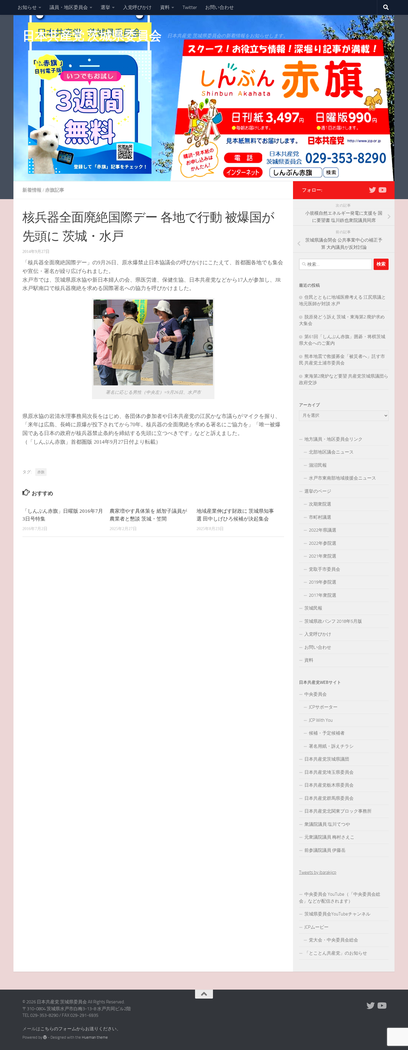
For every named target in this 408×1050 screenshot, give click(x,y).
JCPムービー (316, 927)
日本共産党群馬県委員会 (329, 798)
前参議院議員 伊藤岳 (325, 850)
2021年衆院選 (322, 556)
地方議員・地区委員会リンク (333, 439)
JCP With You (321, 720)
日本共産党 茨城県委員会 (91, 35)
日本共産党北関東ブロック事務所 (338, 811)
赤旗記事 (54, 190)
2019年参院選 (322, 582)
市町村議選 (320, 517)
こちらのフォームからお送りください (78, 1028)
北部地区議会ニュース (331, 452)
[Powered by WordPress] (45, 1037)
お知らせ (27, 7)
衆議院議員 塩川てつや (327, 824)
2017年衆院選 (322, 595)
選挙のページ (317, 491)
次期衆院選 (320, 504)
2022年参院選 (322, 543)
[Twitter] (372, 189)
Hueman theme (95, 1037)
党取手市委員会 (324, 569)
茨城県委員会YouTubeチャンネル (337, 914)
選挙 (105, 7)
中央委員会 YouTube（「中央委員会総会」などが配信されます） (339, 898)
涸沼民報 (318, 465)
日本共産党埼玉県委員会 (329, 772)
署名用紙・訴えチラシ (331, 746)
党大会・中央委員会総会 (333, 940)
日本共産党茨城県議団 (326, 759)
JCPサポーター (323, 707)
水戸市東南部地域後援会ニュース (342, 478)
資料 (165, 7)
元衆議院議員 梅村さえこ (329, 837)
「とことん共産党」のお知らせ (335, 953)
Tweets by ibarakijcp (317, 872)
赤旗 (41, 472)
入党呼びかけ (137, 7)
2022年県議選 (322, 530)
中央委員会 (315, 694)
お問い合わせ (219, 7)
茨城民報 (313, 608)
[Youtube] (382, 189)
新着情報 (32, 190)
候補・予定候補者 (327, 733)
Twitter (189, 7)
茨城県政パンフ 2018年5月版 (333, 621)
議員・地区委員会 (69, 7)
